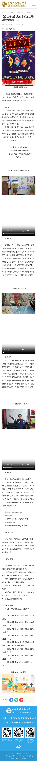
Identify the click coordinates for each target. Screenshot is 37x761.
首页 (3, 12)
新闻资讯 (20, 12)
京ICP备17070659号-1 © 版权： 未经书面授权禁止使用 (18, 756)
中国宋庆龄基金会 (15, 718)
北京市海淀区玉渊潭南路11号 (22, 722)
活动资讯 (29, 12)
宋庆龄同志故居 (30, 718)
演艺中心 (11, 12)
